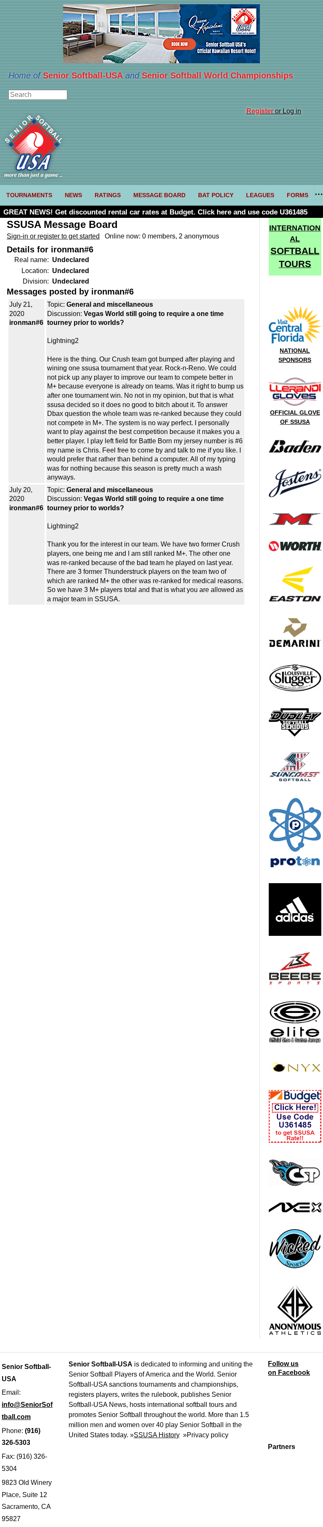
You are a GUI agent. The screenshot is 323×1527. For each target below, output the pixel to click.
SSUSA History (157, 1435)
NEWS (73, 195)
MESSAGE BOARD (159, 195)
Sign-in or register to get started (53, 236)
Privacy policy (207, 1435)
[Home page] (33, 175)
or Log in (273, 111)
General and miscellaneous (109, 304)
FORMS (297, 195)
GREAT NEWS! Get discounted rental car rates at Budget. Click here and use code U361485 (155, 212)
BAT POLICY (215, 195)
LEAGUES (260, 195)
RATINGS (108, 195)
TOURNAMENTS (29, 195)
